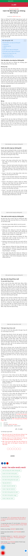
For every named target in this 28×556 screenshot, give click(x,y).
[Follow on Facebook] (14, 1)
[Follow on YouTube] (20, 1)
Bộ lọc (5, 47)
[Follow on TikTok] (18, 1)
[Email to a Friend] (15, 449)
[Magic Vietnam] (10, 513)
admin (19, 16)
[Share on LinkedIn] (20, 449)
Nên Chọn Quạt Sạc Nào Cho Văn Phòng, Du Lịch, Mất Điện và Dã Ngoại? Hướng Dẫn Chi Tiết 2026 (14, 443)
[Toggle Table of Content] (24, 41)
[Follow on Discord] (21, 546)
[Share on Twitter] (13, 449)
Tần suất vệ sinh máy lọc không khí (11, 51)
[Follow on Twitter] (5, 463)
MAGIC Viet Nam (13, 424)
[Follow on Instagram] (16, 1)
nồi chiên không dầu (21, 414)
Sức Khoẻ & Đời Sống (14, 9)
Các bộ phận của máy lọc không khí (11, 42)
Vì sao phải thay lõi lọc (8, 55)
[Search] (24, 4)
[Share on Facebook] (10, 449)
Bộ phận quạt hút (7, 46)
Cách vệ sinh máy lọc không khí (10, 49)
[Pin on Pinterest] (17, 449)
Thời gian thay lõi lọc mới (9, 56)
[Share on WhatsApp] (8, 449)
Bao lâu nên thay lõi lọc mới (9, 53)
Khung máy (6, 44)
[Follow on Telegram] (14, 546)
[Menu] (2, 4)
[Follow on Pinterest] (7, 463)
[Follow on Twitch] (18, 546)
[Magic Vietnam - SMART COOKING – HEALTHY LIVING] (14, 4)
